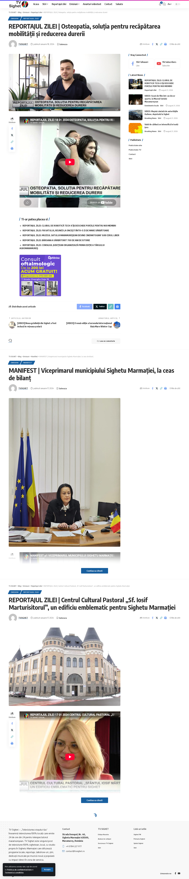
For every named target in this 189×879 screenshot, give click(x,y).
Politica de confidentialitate (19, 869)
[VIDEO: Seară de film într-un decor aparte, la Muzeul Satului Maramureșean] (136, 99)
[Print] (165, 44)
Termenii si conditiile (14, 872)
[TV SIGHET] (19, 4)
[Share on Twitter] (157, 44)
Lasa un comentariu (107, 341)
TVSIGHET (23, 44)
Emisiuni (15, 18)
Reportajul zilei (31, 18)
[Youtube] (167, 63)
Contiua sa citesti (95, 571)
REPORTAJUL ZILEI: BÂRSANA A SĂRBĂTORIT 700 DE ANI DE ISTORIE (56, 240)
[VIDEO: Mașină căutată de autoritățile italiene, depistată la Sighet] (136, 115)
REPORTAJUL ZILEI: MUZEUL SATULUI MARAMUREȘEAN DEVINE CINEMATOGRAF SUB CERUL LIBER (71, 235)
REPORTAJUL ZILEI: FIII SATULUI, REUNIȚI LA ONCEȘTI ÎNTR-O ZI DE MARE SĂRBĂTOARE (66, 230)
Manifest (27, 363)
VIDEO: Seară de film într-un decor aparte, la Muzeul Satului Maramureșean (160, 99)
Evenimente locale (152, 105)
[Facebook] (141, 63)
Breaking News (150, 118)
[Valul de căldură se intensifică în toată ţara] (136, 128)
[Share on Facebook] (152, 44)
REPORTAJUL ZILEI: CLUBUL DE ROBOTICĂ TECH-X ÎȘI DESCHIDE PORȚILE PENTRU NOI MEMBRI (69, 225)
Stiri (161, 105)
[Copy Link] (161, 44)
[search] (164, 4)
